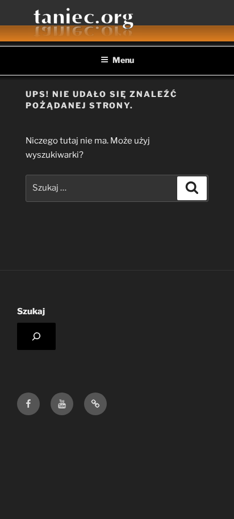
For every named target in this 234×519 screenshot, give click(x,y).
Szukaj (31, 311)
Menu (123, 60)
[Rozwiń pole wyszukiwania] (36, 336)
